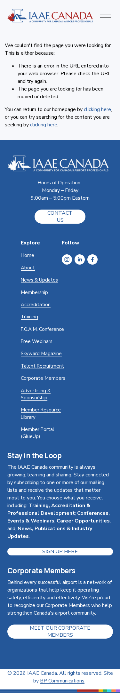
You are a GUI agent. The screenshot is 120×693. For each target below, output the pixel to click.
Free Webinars (36, 341)
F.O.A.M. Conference (42, 329)
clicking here (97, 109)
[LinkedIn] (80, 259)
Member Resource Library (41, 413)
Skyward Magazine (41, 353)
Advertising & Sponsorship (36, 394)
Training (29, 317)
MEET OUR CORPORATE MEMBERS (60, 632)
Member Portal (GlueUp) (37, 433)
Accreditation (36, 304)
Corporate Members (43, 378)
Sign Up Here (60, 551)
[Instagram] (67, 259)
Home (27, 255)
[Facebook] (92, 259)
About (28, 268)
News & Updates (39, 280)
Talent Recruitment (42, 366)
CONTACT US (60, 217)
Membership (34, 292)
